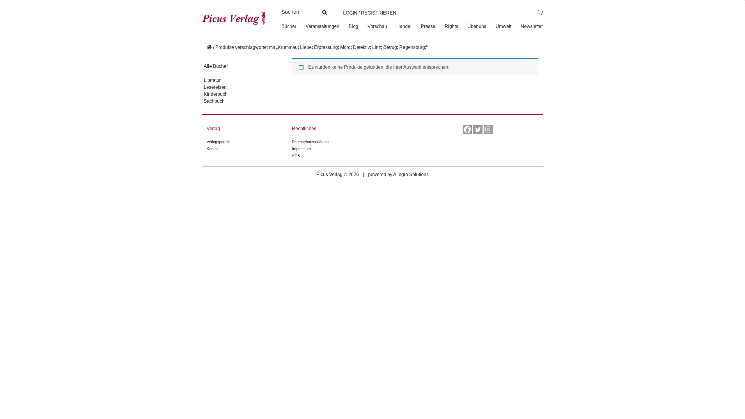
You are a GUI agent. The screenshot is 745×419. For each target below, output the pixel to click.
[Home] (209, 47)
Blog (353, 26)
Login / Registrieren (369, 12)
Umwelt (503, 26)
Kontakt (213, 149)
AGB (296, 156)
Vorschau (377, 26)
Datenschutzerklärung (310, 142)
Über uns (476, 26)
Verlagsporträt (218, 142)
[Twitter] (478, 129)
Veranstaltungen (322, 26)
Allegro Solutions (411, 174)
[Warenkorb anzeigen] (540, 13)
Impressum (301, 149)
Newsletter (532, 26)
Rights (451, 26)
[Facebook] (467, 129)
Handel (403, 26)
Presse (428, 26)
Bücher (288, 26)
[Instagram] (488, 129)
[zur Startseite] (236, 17)
